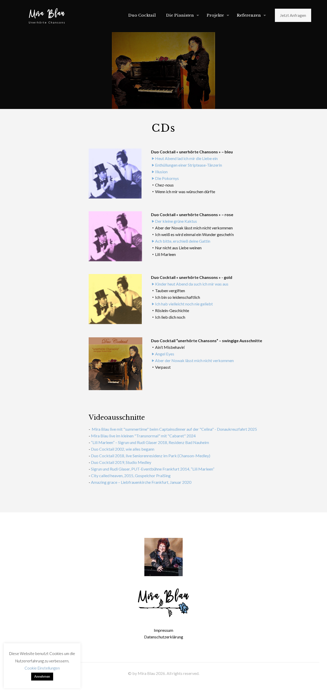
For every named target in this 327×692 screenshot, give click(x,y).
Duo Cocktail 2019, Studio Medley (121, 462)
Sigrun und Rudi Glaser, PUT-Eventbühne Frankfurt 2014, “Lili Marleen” (152, 468)
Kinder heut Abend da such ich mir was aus (191, 283)
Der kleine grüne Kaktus (176, 221)
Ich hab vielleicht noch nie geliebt (184, 303)
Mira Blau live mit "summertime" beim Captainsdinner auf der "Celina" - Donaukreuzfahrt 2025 (174, 429)
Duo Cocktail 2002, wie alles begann (122, 449)
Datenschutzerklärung (163, 636)
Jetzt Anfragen (293, 15)
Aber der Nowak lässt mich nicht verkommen (194, 360)
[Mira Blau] (47, 15)
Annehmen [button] (42, 676)
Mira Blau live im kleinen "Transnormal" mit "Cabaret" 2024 (143, 435)
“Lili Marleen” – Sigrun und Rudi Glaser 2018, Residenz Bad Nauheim (150, 442)
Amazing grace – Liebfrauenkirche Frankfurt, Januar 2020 (141, 482)
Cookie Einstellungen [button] (42, 668)
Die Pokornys (167, 178)
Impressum (163, 630)
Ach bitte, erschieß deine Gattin (182, 241)
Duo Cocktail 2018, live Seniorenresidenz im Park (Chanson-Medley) (150, 455)
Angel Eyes (164, 353)
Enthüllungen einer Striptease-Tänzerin (188, 165)
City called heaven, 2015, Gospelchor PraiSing (131, 475)
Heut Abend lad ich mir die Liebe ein (186, 158)
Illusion (161, 171)
